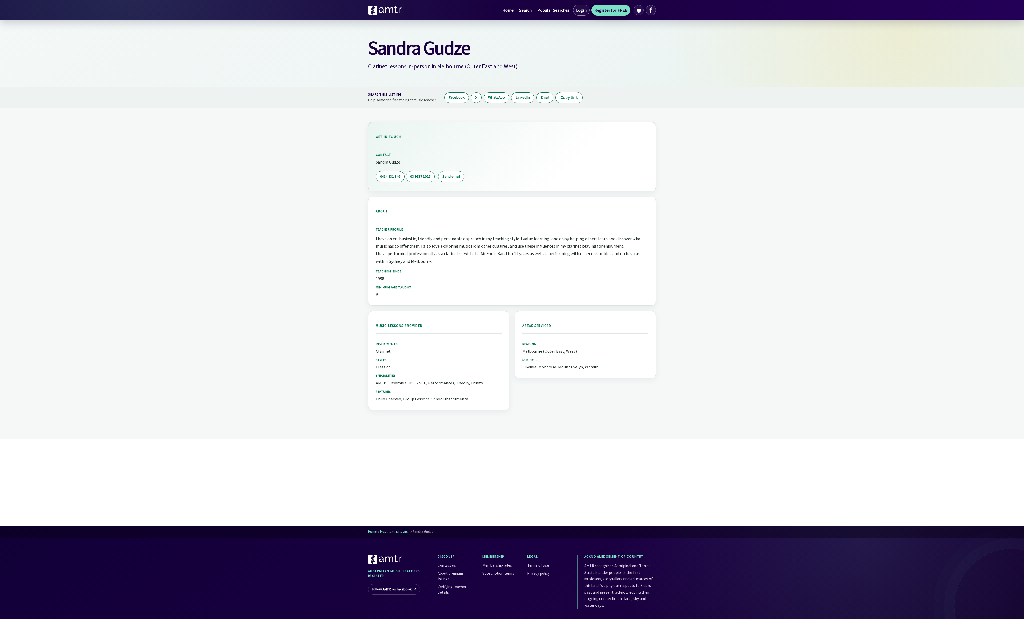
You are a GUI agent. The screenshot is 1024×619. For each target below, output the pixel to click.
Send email (451, 176)
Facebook (457, 97)
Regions (529, 344)
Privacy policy (538, 573)
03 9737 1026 (420, 176)
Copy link (569, 97)
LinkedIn (522, 97)
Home (508, 10)
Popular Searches (553, 10)
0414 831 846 (390, 176)
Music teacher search (395, 531)
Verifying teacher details (452, 589)
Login (581, 10)
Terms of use (538, 565)
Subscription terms (498, 573)
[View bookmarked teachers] (639, 10)
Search (525, 10)
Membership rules (497, 565)
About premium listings (450, 576)
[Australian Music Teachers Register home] (385, 10)
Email (545, 97)
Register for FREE (610, 10)
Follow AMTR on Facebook (394, 589)
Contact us (447, 565)
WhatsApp (496, 97)
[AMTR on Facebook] (651, 10)
